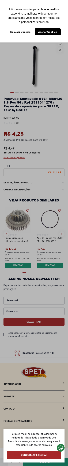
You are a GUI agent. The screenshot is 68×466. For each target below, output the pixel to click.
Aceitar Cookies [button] (47, 31)
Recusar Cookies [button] (20, 31)
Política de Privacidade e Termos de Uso (34, 437)
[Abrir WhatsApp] (59, 457)
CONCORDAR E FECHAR (34, 455)
